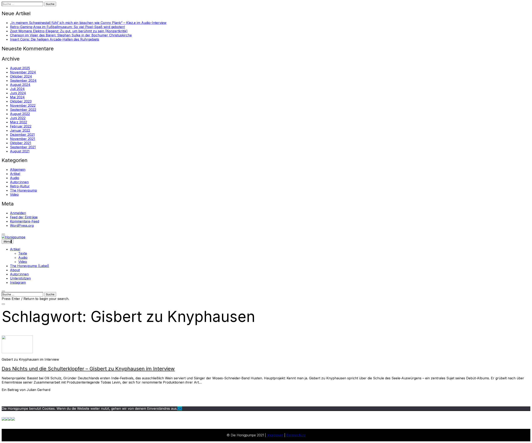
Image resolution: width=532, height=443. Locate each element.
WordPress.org (22, 225)
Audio (14, 178)
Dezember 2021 (22, 134)
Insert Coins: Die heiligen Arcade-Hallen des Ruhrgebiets (54, 39)
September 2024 (23, 80)
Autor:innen (19, 182)
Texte (22, 253)
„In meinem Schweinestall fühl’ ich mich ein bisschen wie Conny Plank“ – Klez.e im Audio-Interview (88, 23)
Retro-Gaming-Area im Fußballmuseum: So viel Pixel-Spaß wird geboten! (67, 27)
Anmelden (18, 213)
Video (14, 194)
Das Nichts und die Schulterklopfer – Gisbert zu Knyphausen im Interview (88, 369)
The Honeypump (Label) (29, 266)
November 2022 (23, 105)
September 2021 (23, 147)
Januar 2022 (20, 130)
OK (179, 408)
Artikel (15, 174)
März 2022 (18, 122)
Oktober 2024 (21, 76)
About (15, 270)
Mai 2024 (17, 97)
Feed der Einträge (24, 217)
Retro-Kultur (20, 186)
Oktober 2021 (20, 143)
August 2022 (20, 114)
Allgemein (17, 169)
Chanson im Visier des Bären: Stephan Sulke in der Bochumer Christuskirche (71, 35)
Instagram (18, 282)
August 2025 (20, 68)
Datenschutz (295, 435)
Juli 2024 (17, 89)
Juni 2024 (18, 93)
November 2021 (22, 139)
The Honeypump (23, 190)
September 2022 (23, 110)
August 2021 (20, 151)
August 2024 (20, 85)
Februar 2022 (20, 126)
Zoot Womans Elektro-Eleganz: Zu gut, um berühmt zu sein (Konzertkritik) (69, 31)
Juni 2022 (18, 118)
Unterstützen (20, 278)
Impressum (275, 435)
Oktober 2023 (21, 101)
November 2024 (23, 72)
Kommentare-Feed (24, 221)
